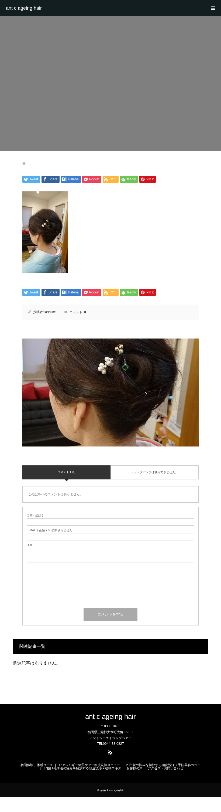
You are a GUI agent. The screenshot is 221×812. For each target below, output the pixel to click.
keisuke (50, 312)
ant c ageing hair (24, 8)
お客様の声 (134, 768)
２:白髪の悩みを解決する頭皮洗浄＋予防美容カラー (163, 765)
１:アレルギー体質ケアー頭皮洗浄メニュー (89, 765)
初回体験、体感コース (36, 765)
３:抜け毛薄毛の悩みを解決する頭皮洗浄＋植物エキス (82, 768)
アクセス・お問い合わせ (165, 768)
